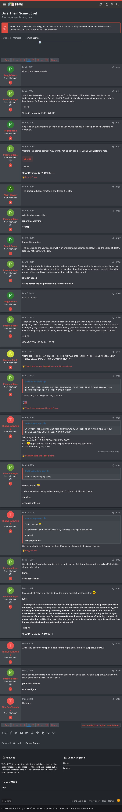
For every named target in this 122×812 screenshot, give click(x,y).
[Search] (118, 4)
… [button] (17, 60)
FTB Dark (6, 801)
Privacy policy (94, 801)
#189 (118, 293)
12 (38, 60)
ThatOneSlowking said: (35, 471)
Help (104, 801)
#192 (118, 376)
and (41, 408)
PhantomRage (10, 17)
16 (47, 60)
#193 (118, 418)
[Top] (115, 801)
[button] (4, 4)
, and (48, 366)
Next (53, 60)
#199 (118, 670)
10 (29, 60)
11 (33, 60)
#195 (118, 512)
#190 (118, 317)
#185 (118, 187)
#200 (118, 699)
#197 (118, 588)
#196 (118, 560)
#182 (118, 91)
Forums (66, 768)
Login (4, 787)
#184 (118, 146)
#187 (118, 238)
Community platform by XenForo (29, 808)
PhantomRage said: (34, 518)
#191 (118, 352)
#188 (118, 262)
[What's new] (112, 4)
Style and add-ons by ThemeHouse (76, 808)
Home (66, 763)
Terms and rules (78, 801)
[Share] (113, 67)
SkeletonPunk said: (34, 381)
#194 (118, 465)
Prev (7, 60)
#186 (118, 211)
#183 (118, 122)
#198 (118, 643)
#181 (118, 67)
